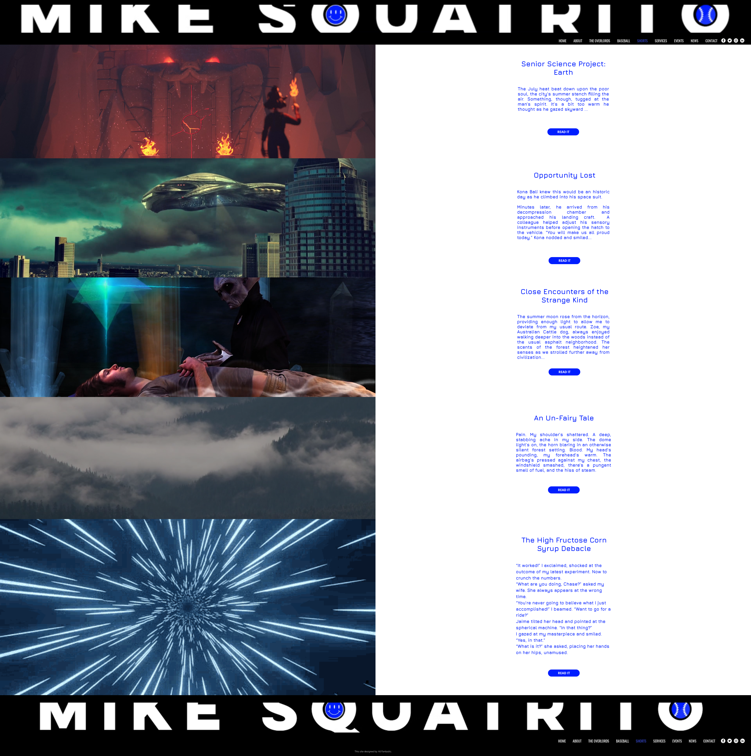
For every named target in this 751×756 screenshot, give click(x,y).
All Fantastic (384, 751)
